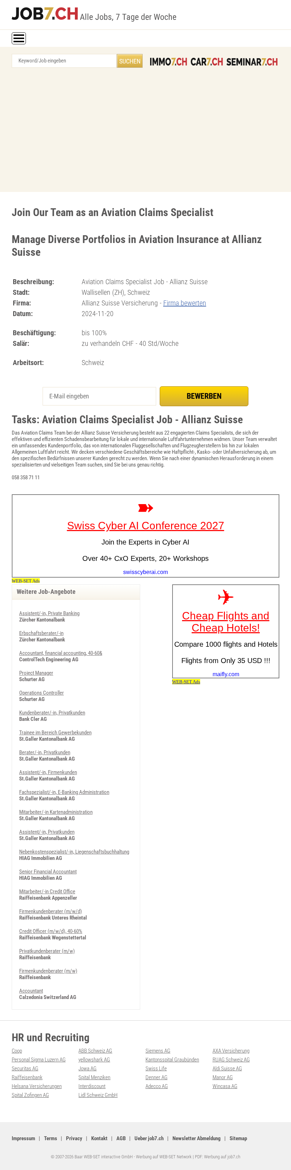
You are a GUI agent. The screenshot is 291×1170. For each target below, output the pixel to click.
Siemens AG (158, 1051)
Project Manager (36, 673)
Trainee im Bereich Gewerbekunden (55, 732)
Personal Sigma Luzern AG (39, 1059)
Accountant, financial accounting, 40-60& (60, 653)
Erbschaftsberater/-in (41, 633)
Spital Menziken (94, 1077)
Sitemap (238, 1138)
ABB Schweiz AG (95, 1051)
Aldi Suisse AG (227, 1068)
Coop (17, 1051)
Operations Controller (41, 693)
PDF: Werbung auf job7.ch (217, 1156)
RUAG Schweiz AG (231, 1059)
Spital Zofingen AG (30, 1095)
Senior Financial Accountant (48, 871)
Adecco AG (157, 1086)
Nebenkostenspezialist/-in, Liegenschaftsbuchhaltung (74, 852)
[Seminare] (252, 62)
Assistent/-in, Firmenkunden (48, 772)
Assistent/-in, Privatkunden (47, 832)
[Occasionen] (207, 62)
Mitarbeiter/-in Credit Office (47, 891)
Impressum (23, 1138)
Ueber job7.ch (149, 1138)
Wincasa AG (225, 1086)
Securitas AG (25, 1068)
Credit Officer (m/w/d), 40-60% (50, 931)
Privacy (74, 1138)
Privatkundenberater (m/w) (47, 951)
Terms (50, 1138)
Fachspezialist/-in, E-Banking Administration (64, 792)
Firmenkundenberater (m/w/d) (50, 911)
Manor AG (223, 1077)
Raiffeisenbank (27, 1077)
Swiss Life (156, 1068)
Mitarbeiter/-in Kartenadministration (56, 812)
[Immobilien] (168, 62)
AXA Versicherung (231, 1051)
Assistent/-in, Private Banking (49, 613)
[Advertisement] (145, 131)
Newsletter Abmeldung (196, 1138)
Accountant (31, 991)
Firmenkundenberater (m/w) (48, 971)
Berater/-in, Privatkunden (44, 752)
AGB (121, 1138)
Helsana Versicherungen (37, 1086)
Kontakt (99, 1138)
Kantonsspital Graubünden (172, 1059)
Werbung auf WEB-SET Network (164, 1156)
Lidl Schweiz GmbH (97, 1095)
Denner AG (157, 1077)
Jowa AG (87, 1068)
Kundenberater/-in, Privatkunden (52, 713)
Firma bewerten (184, 303)
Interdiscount (91, 1086)
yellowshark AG (94, 1059)
